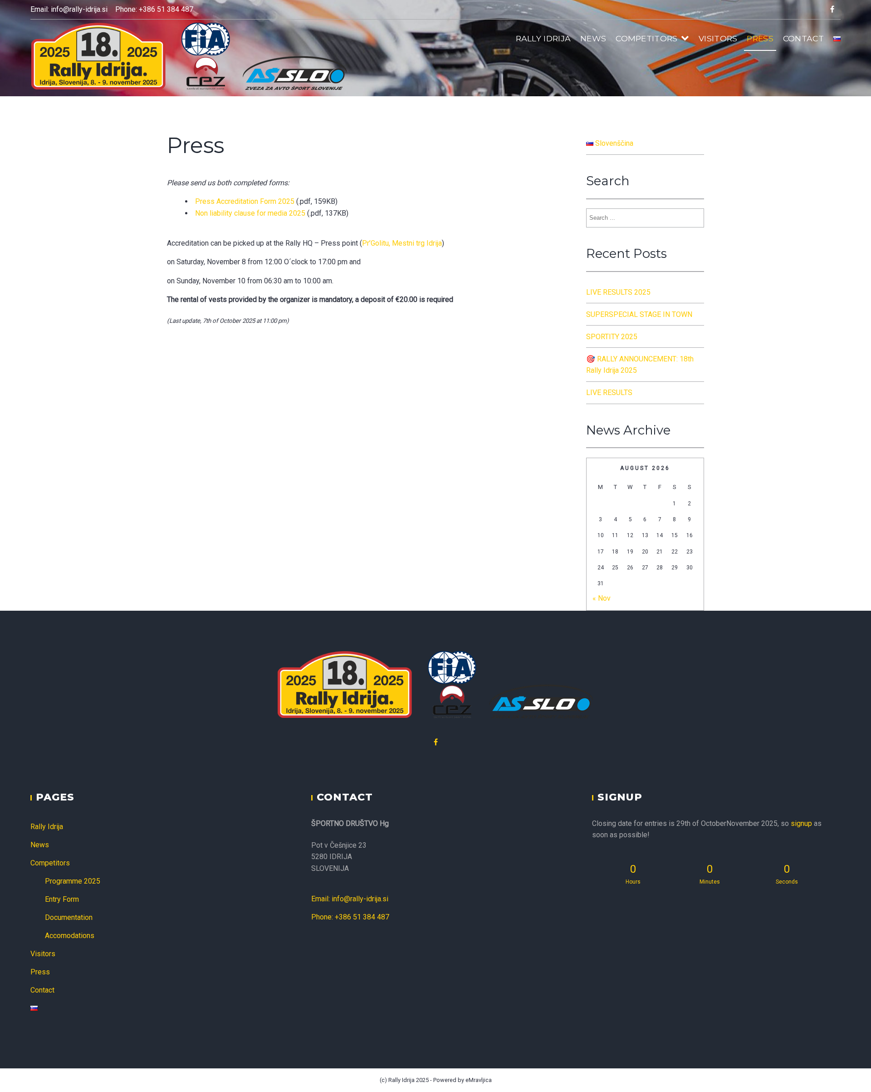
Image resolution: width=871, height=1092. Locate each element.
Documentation (69, 917)
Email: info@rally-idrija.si (69, 9)
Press (760, 38)
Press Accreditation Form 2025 (244, 201)
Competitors (647, 38)
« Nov (601, 598)
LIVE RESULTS (609, 392)
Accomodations (69, 935)
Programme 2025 (72, 881)
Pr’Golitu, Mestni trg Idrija (402, 243)
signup (801, 823)
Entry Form (62, 899)
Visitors (718, 38)
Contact (803, 38)
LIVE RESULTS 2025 (618, 292)
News (593, 38)
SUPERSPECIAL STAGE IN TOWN (639, 314)
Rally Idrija (543, 38)
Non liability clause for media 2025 (250, 213)
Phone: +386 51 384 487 (154, 9)
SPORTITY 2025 (611, 336)
